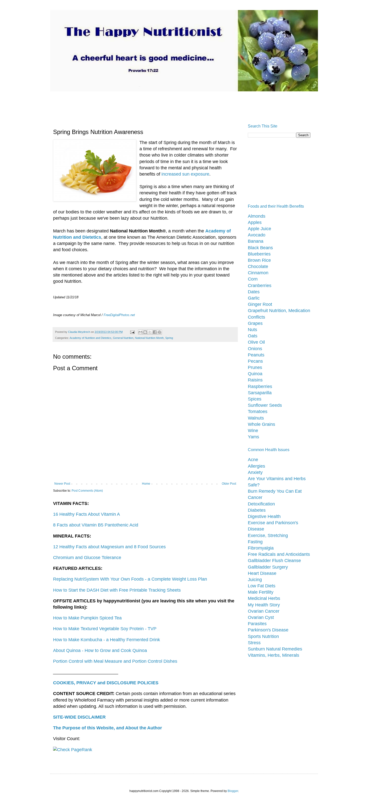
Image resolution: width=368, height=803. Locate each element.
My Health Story (264, 604)
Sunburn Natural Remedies (275, 648)
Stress (254, 642)
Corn (253, 279)
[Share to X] (149, 332)
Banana (255, 241)
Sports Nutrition (263, 636)
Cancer (255, 497)
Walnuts (256, 418)
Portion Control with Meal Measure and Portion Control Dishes (115, 661)
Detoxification (261, 503)
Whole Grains (261, 424)
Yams (253, 436)
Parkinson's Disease (268, 629)
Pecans (255, 361)
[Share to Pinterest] (159, 332)
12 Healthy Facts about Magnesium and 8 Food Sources (109, 546)
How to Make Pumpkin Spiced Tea (87, 617)
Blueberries (259, 253)
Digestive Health (264, 516)
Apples (255, 222)
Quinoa (255, 373)
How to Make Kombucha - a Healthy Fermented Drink (106, 639)
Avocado (256, 234)
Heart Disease (262, 573)
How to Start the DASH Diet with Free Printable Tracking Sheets (117, 590)
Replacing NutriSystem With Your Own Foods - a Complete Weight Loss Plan (130, 579)
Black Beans (260, 247)
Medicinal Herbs (264, 598)
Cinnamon (258, 272)
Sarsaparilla (260, 392)
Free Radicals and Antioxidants (279, 554)
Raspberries (260, 386)
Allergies (256, 466)
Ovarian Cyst (261, 617)
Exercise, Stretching (268, 535)
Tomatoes (257, 411)
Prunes (255, 367)
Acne (253, 459)
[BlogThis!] (145, 332)
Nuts (252, 329)
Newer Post (62, 483)
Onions (255, 348)
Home (146, 483)
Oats (252, 335)
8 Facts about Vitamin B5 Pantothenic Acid (95, 524)
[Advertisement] (149, 102)
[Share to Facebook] (154, 332)
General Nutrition (123, 337)
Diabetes (257, 510)
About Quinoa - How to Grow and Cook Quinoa (100, 650)
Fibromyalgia (261, 548)
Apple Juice (259, 228)
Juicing (255, 579)
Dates (254, 291)
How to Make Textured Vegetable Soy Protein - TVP (104, 628)
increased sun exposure (185, 174)
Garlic (254, 298)
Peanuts (256, 354)
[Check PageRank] (72, 749)
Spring (169, 337)
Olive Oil (256, 342)
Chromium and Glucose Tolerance (87, 557)
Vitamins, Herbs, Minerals (273, 655)
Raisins (255, 379)
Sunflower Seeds (265, 405)
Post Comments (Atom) (87, 490)
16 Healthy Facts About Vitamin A (86, 514)
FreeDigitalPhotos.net (119, 315)
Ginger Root (260, 304)
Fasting (255, 541)
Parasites (257, 623)
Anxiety (255, 472)
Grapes (255, 323)
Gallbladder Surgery (268, 567)
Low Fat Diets (261, 585)
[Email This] (140, 332)
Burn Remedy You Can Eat (275, 491)
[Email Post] (132, 331)
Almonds (256, 216)
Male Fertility (260, 592)
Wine (253, 430)
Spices (254, 399)
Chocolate (258, 266)
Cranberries (259, 285)
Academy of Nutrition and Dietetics (90, 337)
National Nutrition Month (149, 337)
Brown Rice (259, 260)
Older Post (229, 483)
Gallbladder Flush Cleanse (274, 560)
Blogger (233, 791)
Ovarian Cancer (263, 611)
